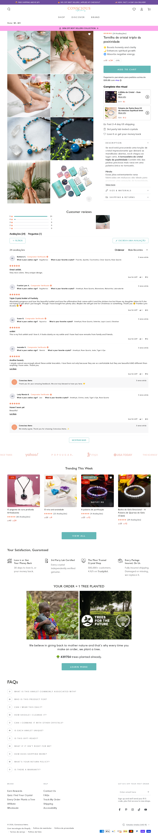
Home (9, 23)
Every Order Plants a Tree (21, 799)
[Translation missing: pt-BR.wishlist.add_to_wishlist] (89, 34)
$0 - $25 (17, 23)
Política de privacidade (64, 828)
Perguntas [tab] (35, 234)
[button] (9, 9)
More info (122, 97)
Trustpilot (103, 571)
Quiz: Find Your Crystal (20, 795)
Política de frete (35, 832)
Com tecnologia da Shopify (18, 828)
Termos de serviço (17, 832)
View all (79, 535)
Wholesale (13, 808)
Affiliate (11, 803)
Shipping (48, 803)
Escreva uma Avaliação (133, 241)
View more (110, 185)
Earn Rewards (14, 791)
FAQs (46, 795)
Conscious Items (21, 825)
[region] (103, 222)
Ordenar (120, 250)
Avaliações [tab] (17, 234)
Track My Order (51, 799)
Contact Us (49, 791)
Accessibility (50, 808)
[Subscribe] (149, 792)
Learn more (79, 666)
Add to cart (127, 69)
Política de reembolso (42, 828)
